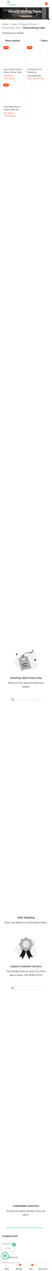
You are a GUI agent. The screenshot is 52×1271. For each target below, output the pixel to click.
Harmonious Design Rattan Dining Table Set (13, 266)
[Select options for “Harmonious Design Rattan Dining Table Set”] (20, 49)
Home (5, 24)
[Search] (37, 3)
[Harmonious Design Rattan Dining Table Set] (13, 153)
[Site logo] (11, 3)
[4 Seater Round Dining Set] (37, 56)
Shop (14, 24)
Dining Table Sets (11, 28)
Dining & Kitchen (28, 24)
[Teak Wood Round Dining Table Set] (13, 287)
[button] (43, 49)
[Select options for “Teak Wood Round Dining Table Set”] (20, 280)
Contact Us (7, 1244)
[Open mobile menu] (3, 3)
